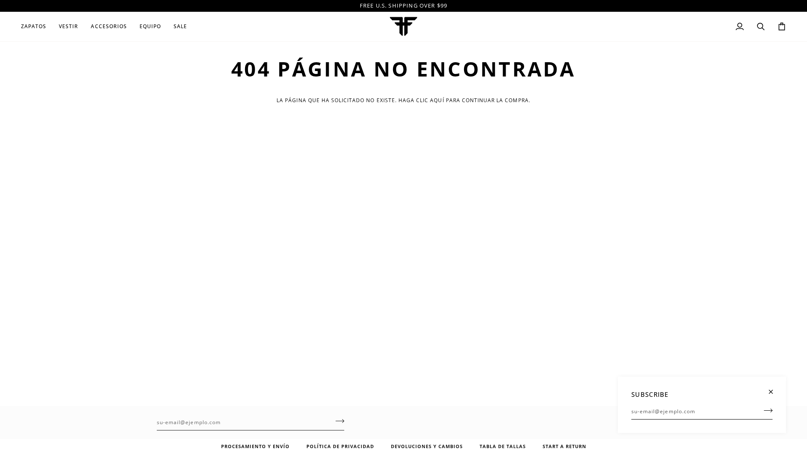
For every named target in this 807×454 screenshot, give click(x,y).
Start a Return (564, 446)
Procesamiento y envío (255, 446)
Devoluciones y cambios (427, 446)
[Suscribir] (766, 410)
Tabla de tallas (503, 446)
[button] (37, 26)
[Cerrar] (774, 388)
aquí (437, 100)
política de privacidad (340, 446)
